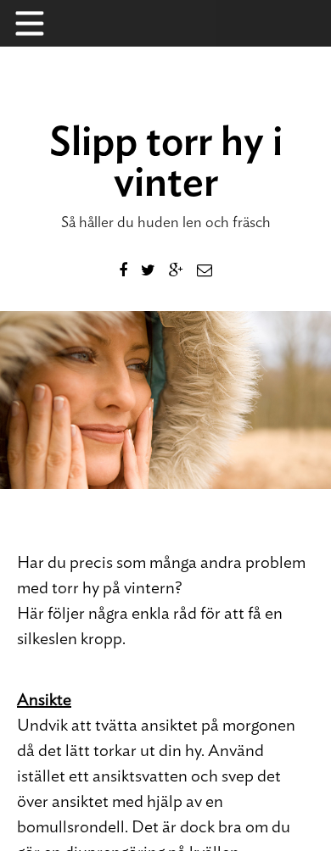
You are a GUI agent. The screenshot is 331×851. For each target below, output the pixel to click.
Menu (38, 23)
